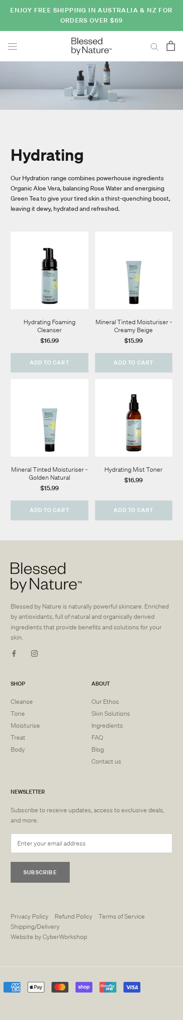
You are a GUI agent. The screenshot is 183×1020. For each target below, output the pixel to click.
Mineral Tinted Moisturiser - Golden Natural (49, 473)
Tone (18, 713)
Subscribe (40, 872)
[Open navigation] (12, 46)
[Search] (155, 46)
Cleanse (22, 702)
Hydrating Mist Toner (133, 469)
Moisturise (25, 725)
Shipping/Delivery (35, 927)
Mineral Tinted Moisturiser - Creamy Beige (133, 326)
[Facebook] (14, 653)
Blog (98, 749)
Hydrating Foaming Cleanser (50, 326)
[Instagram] (34, 653)
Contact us (106, 761)
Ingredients (107, 725)
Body (18, 749)
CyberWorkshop (65, 937)
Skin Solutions (111, 713)
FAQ (97, 737)
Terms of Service (122, 916)
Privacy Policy (29, 916)
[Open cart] (171, 46)
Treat (18, 737)
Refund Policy (73, 916)
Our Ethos (105, 702)
